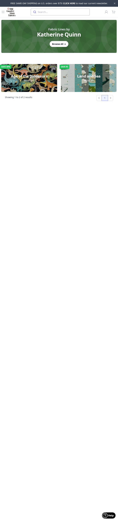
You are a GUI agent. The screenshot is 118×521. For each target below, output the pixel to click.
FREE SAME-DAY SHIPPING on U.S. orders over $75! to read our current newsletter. (59, 3)
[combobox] (60, 12)
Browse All (59, 44)
